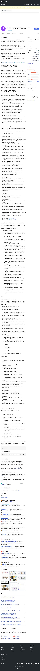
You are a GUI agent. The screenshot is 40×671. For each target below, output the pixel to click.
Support (37, 33)
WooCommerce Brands (6, 546)
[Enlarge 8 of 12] (15, 587)
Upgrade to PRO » (13, 219)
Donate (32, 649)
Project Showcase (5, 521)
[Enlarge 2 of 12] (7, 577)
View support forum (31, 90)
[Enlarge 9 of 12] (24, 572)
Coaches (4, 530)
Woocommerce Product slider (36, 60)
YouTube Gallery (5, 557)
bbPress (3, 657)
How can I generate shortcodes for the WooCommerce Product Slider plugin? (8, 601)
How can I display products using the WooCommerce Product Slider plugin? (7, 597)
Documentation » (5, 497)
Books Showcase (5, 526)
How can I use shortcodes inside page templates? (10, 604)
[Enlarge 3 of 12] (7, 581)
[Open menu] (38, 1)
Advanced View (30, 63)
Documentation (17, 62)
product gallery (36, 52)
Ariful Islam (17, 638)
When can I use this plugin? (6, 607)
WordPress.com (4, 654)
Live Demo (4, 62)
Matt (2, 655)
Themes (12, 647)
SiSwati (4, 663)
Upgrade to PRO (11, 62)
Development (20, 33)
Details (3, 33)
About (2, 645)
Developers (22, 649)
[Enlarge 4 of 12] (7, 585)
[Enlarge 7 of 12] (15, 583)
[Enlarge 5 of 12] (15, 572)
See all (38, 81)
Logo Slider (4, 509)
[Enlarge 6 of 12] (15, 577)
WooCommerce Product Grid (36, 58)
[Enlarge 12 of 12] (24, 587)
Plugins (12, 649)
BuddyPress (3, 659)
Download (36, 28)
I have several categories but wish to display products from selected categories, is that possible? (10, 618)
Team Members (5, 518)
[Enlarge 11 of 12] (24, 582)
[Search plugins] (11, 10)
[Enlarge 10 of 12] (24, 577)
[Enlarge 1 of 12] (7, 572)
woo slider (37, 54)
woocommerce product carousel (36, 56)
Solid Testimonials (5, 504)
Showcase (12, 645)
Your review (30, 81)
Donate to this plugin (31, 100)
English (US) (37, 50)
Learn (21, 645)
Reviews (8, 33)
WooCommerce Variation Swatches (9, 541)
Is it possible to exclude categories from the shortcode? (11, 621)
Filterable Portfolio (5, 514)
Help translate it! (27, 7)
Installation (14, 33)
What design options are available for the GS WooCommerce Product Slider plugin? (8, 614)
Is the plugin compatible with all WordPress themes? (10, 610)
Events (31, 647)
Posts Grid (4, 534)
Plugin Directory (3, 4)
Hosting (2, 649)
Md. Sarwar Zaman (6, 638)
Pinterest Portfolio (5, 553)
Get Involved (32, 645)
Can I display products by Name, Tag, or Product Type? (11, 624)
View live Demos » (12, 218)
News (2, 647)
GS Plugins (10, 30)
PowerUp (4, 564)
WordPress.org (3, 484)
